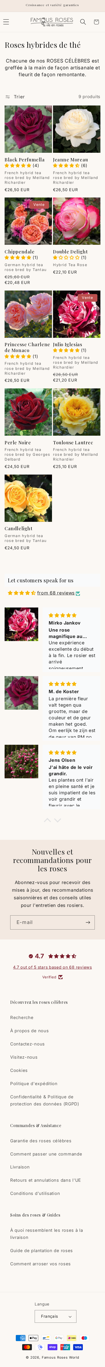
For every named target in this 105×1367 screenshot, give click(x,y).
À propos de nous (29, 1030)
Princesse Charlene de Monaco (27, 347)
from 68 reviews (56, 593)
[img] (22, 593)
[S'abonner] (88, 922)
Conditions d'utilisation (35, 1193)
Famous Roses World (60, 1357)
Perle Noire (18, 443)
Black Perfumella (25, 160)
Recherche (21, 1017)
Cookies (19, 1070)
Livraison (20, 1166)
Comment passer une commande (46, 1154)
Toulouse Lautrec (73, 443)
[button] (83, 22)
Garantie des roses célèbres (40, 1140)
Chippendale (20, 252)
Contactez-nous (27, 1043)
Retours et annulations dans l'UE (45, 1180)
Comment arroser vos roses (40, 1263)
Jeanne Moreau (70, 160)
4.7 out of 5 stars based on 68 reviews (52, 967)
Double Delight (70, 252)
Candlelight (19, 528)
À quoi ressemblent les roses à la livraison (46, 1234)
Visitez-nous (24, 1057)
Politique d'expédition (34, 1083)
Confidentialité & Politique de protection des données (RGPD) (44, 1100)
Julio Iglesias (67, 344)
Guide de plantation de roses (41, 1250)
